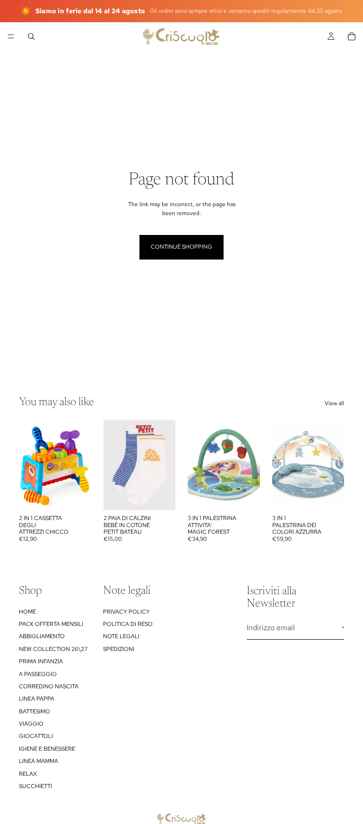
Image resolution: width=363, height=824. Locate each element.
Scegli (168, 495)
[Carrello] (351, 36)
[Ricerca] (31, 36)
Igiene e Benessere (47, 748)
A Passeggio (38, 673)
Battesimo (34, 711)
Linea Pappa (36, 699)
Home (27, 611)
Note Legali (121, 636)
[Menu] (11, 36)
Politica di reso (128, 623)
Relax (28, 773)
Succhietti (35, 786)
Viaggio (31, 724)
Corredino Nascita (48, 686)
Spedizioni (118, 648)
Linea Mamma (38, 761)
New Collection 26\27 (53, 648)
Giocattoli (36, 736)
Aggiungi (84, 495)
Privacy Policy (126, 611)
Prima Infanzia (41, 661)
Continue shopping (181, 247)
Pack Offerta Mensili (51, 623)
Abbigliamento (42, 636)
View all (334, 403)
